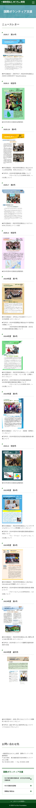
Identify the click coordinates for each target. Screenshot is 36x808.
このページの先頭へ (19, 801)
